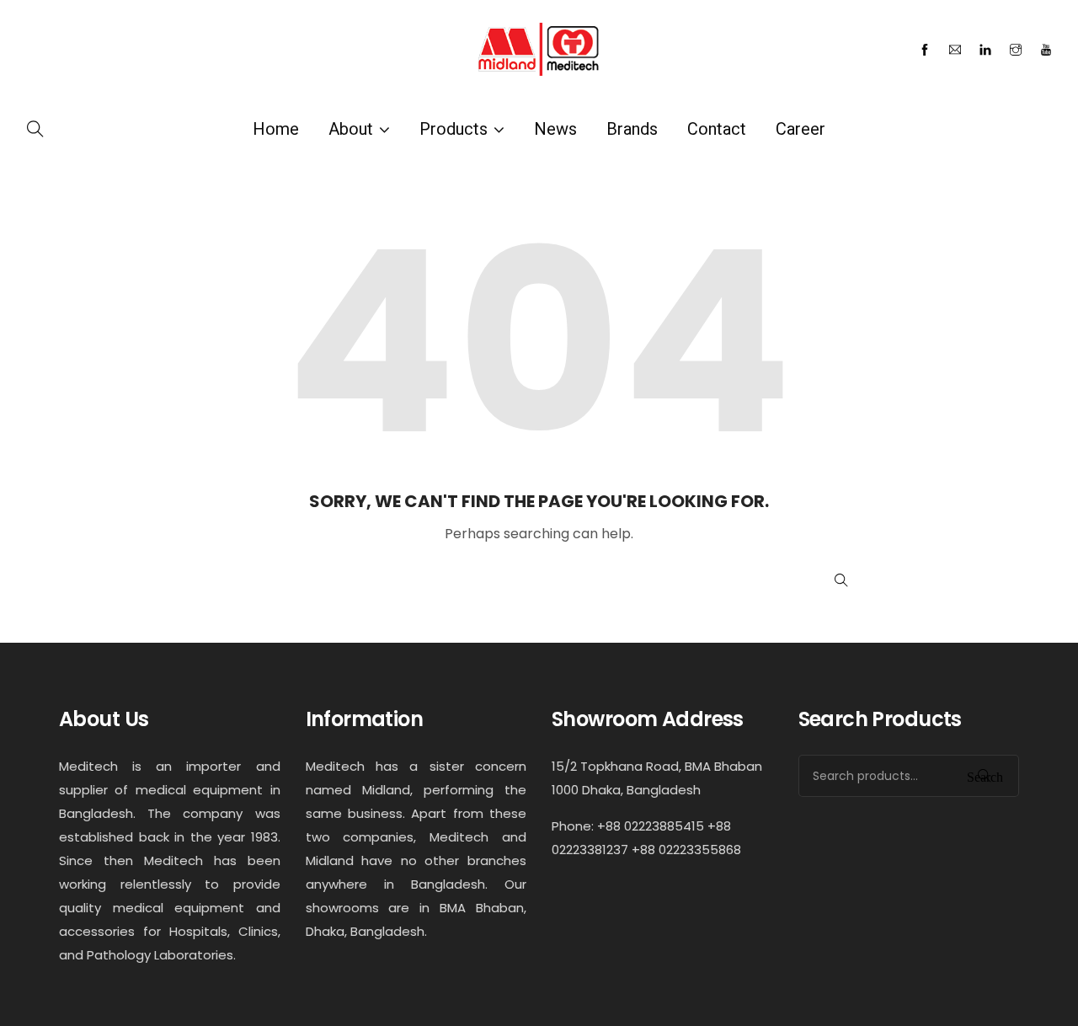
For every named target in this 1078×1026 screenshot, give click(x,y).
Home (276, 129)
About (350, 129)
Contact (716, 129)
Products (453, 129)
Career (800, 129)
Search (985, 776)
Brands (632, 129)
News (555, 129)
